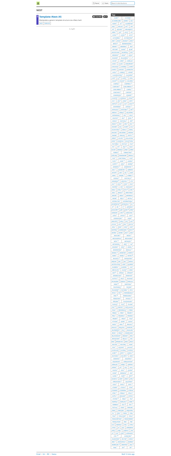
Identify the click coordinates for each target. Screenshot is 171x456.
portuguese (129, 307)
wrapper (125, 445)
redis (114, 333)
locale (114, 224)
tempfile (115, 402)
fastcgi (124, 144)
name (114, 255)
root (132, 341)
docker (114, 127)
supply (114, 396)
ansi (114, 26)
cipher (130, 72)
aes (131, 21)
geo (114, 170)
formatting (128, 152)
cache (114, 61)
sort (121, 379)
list (127, 221)
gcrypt (115, 164)
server (114, 367)
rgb (113, 341)
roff (127, 341)
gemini (130, 164)
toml (131, 413)
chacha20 (115, 66)
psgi (131, 319)
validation (116, 439)
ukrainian (130, 427)
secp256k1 (115, 356)
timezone (121, 410)
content (129, 92)
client (125, 78)
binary (114, 46)
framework (123, 155)
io (132, 204)
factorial (115, 144)
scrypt (122, 353)
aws (113, 41)
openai (121, 273)
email (131, 129)
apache (120, 26)
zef (123, 447)
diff (131, 121)
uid (123, 427)
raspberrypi (116, 330)
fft (118, 147)
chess (114, 72)
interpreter (116, 204)
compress (128, 84)
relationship (116, 336)
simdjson (123, 373)
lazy (131, 215)
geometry (121, 170)
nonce (131, 261)
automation (128, 38)
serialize (115, 364)
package (130, 278)
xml (132, 445)
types (131, 424)
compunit (116, 87)
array (114, 32)
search (130, 353)
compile (116, 84)
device (114, 121)
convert (129, 95)
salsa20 (130, 347)
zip (131, 447)
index (122, 195)
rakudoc (122, 327)
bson (124, 55)
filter (114, 150)
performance (128, 293)
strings (122, 393)
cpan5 (131, 98)
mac (125, 224)
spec (132, 379)
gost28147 (128, 178)
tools (131, 416)
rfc (131, 339)
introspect (126, 204)
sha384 (130, 370)
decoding (130, 112)
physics (129, 298)
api (127, 26)
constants (117, 92)
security (124, 356)
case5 (114, 64)
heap (126, 184)
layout (123, 215)
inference (129, 195)
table (124, 399)
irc (118, 207)
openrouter (117, 276)
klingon (115, 213)
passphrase (117, 287)
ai (121, 23)
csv (125, 104)
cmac (131, 78)
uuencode (128, 436)
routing (123, 344)
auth (131, 35)
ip (113, 207)
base (119, 41)
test (124, 404)
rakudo (114, 327)
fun (114, 158)
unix (120, 430)
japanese (130, 207)
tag (131, 399)
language (130, 213)
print (122, 313)
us (113, 433)
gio (120, 172)
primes (114, 313)
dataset (129, 107)
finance (120, 150)
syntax (130, 396)
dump (126, 127)
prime (131, 310)
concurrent (117, 89)
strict (114, 393)
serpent (131, 364)
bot (132, 52)
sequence (128, 359)
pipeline (116, 301)
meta (116, 241)
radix (114, 324)
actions (128, 18)
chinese (122, 72)
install (130, 198)
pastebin (124, 290)
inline (114, 198)
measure (117, 235)
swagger (122, 396)
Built (128, 454)
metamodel (116, 244)
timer (114, 410)
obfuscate (116, 270)
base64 (125, 41)
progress (121, 316)
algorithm (129, 23)
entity (130, 135)
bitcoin (115, 49)
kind (132, 210)
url (132, 430)
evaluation (129, 138)
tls (113, 413)
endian (131, 132)
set (120, 367)
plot (123, 304)
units (114, 430)
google (116, 178)
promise (130, 316)
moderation (117, 250)
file (125, 147)
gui (113, 184)
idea (114, 192)
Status (54, 454)
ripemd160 (120, 341)
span (126, 379)
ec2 (132, 127)
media (129, 235)
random (130, 327)
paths (114, 293)
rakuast (130, 324)
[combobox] (123, 3)
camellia (130, 61)
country (115, 98)
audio (123, 35)
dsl (120, 127)
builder (115, 58)
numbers (115, 267)
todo (119, 413)
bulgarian (125, 58)
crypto (114, 104)
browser (115, 55)
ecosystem (116, 129)
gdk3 (123, 164)
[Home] (38, 3)
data (131, 104)
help (132, 184)
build (131, 55)
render (125, 336)
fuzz (131, 158)
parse (116, 284)
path (131, 290)
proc (114, 316)
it (123, 207)
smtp (131, 376)
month (131, 253)
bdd (132, 41)
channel (124, 66)
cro (119, 101)
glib (131, 172)
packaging (115, 281)
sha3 (123, 370)
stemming (123, 390)
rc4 (123, 330)
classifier (129, 75)
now (124, 264)
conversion (117, 95)
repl (132, 336)
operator (129, 276)
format (116, 152)
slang (115, 376)
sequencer (116, 361)
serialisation (128, 361)
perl (116, 296)
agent (114, 23)
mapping (115, 230)
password (115, 290)
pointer (120, 307)
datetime (124, 109)
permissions (127, 296)
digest (114, 124)
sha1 (132, 367)
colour (122, 81)
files (131, 147)
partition (128, 284)
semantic (116, 359)
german (130, 170)
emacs (124, 129)
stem (131, 387)
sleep (123, 376)
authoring (117, 38)
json (126, 210)
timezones (130, 410)
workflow (116, 445)
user (122, 433)
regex (120, 333)
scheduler (115, 350)
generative (128, 167)
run (114, 347)
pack (122, 278)
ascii (127, 32)
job (121, 210)
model (130, 247)
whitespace (122, 442)
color (114, 81)
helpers (115, 187)
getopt (114, 172)
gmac (114, 175)
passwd (129, 287)
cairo (122, 61)
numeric (124, 267)
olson (124, 270)
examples (121, 141)
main (120, 227)
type (126, 424)
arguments (129, 29)
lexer (130, 218)
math (131, 230)
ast (132, 32)
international (128, 201)
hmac (114, 190)
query (123, 321)
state (115, 384)
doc (132, 124)
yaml (115, 447)
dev (123, 118)
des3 (131, 115)
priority (130, 313)
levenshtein (118, 218)
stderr (115, 387)
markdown (123, 230)
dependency (116, 115)
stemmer (115, 390)
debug (121, 112)
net (120, 261)
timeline (130, 407)
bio (131, 46)
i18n (132, 190)
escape (121, 138)
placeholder (128, 301)
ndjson (114, 261)
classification (117, 75)
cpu (113, 101)
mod (123, 247)
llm (132, 221)
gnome (122, 175)
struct (130, 393)
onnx (131, 270)
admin (126, 21)
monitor (123, 253)
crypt (131, 101)
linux (122, 221)
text (131, 404)
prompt (115, 319)
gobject (130, 175)
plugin (130, 304)
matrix (114, 233)
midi (125, 244)
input (122, 198)
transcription (117, 419)
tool (114, 416)
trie (131, 422)
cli (119, 78)
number (131, 264)
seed (131, 356)
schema (124, 350)
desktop (115, 118)
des (125, 115)
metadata (128, 241)
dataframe (117, 107)
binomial (123, 46)
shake (114, 373)
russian (121, 347)
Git (44, 454)
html (120, 190)
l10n (122, 213)
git (126, 172)
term (131, 402)
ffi (113, 147)
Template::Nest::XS (50, 16)
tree (125, 422)
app (132, 26)
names (122, 255)
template (47, 23)
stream (131, 390)
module (129, 250)
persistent (117, 298)
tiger (122, 407)
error (114, 138)
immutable (129, 192)
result (125, 339)
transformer (128, 419)
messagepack (117, 238)
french (131, 155)
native (130, 255)
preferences (122, 310)
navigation (128, 258)
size (131, 373)
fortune (115, 155)
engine (114, 135)
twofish (119, 424)
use (117, 433)
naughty (116, 258)
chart (131, 66)
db (131, 109)
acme (116, 18)
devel (130, 118)
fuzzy (114, 161)
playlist (115, 304)
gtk (132, 181)
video (131, 439)
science (131, 350)
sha (126, 367)
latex (115, 215)
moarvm (115, 247)
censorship (129, 64)
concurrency (128, 87)
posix (114, 310)
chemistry (130, 69)
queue (130, 321)
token (125, 413)
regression (129, 333)
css (120, 104)
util (116, 436)
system (116, 399)
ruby (131, 344)
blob (131, 49)
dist (120, 124)
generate (116, 167)
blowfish (125, 52)
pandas (123, 281)
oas (131, 267)
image (120, 192)
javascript (115, 210)
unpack (126, 430)
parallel (131, 281)
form (132, 150)
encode (114, 132)
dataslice (115, 109)
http (126, 190)
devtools (123, 121)
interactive (116, 201)
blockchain (116, 52)
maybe (121, 233)
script (114, 353)
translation (116, 422)
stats (130, 384)
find (126, 150)
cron (125, 101)
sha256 (115, 370)
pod (114, 307)
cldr (114, 78)
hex (122, 187)
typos (114, 427)
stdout (123, 387)
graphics (125, 181)
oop (114, 273)
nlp (125, 261)
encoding (122, 132)
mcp (126, 233)
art (121, 32)
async (115, 35)
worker (131, 442)
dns (126, 124)
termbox (115, 404)
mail (114, 227)
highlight (129, 187)
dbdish (114, 112)
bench (115, 44)
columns (130, 81)
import (114, 195)
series (123, 364)
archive (120, 29)
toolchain (122, 416)
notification (116, 264)
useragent (130, 433)
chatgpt (122, 69)
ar (113, 29)
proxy (124, 319)
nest (41, 23)
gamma (130, 161)
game (122, 161)
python (115, 321)
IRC (48, 454)
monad (115, 253)
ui (119, 427)
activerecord (117, 21)
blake (123, 49)
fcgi (131, 144)
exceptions (130, 141)
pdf (120, 293)
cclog (120, 64)
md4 (132, 233)
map (131, 227)
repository (116, 339)
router (115, 344)
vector (124, 439)
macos (131, 224)
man (126, 227)
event (114, 141)
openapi (130, 273)
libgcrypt (115, 221)
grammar (115, 181)
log (120, 224)
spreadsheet (117, 382)
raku (122, 324)
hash (119, 184)
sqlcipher (129, 382)
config (130, 89)
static (122, 384)
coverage (123, 98)
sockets (115, 379)
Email (38, 454)
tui (113, 424)
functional (122, 158)
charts (114, 69)
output (115, 278)
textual (115, 407)
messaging (129, 238)
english (123, 135)
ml (131, 244)
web (114, 442)
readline (130, 330)
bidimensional (127, 44)
